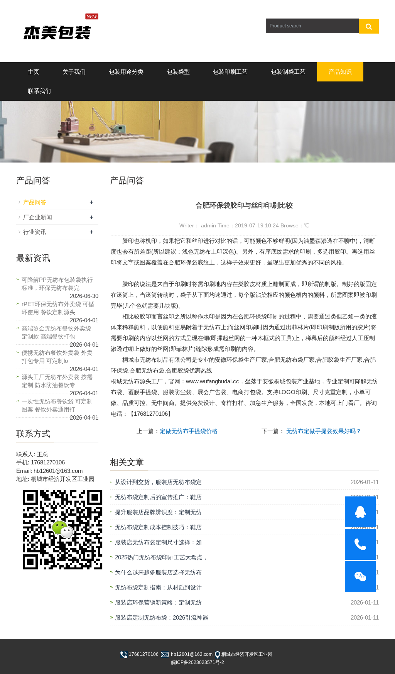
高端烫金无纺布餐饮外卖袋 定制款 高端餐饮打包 (56, 332)
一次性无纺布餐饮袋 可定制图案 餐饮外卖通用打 (57, 405)
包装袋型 (178, 71)
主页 (33, 71)
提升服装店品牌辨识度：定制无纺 (158, 512)
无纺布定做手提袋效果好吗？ (323, 431)
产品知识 (340, 71)
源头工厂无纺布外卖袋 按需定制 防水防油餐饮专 (57, 381)
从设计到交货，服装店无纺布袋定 (158, 482)
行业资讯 (34, 232)
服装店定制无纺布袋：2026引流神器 (161, 617)
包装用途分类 (126, 71)
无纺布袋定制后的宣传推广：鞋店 (158, 497)
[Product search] (369, 26)
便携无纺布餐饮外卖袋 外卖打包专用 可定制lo (57, 356)
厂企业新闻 (37, 217)
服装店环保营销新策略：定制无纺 (158, 602)
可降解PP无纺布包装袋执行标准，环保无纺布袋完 (57, 283)
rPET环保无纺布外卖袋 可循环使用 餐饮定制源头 (58, 308)
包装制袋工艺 (288, 71)
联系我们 (39, 91)
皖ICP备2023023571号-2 (197, 662)
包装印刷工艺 (230, 71)
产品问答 (34, 202)
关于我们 (74, 71)
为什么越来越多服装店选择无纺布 (158, 572)
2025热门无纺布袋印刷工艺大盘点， (161, 557)
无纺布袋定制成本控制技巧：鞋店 (158, 527)
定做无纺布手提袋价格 (189, 431)
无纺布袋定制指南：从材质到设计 (158, 587)
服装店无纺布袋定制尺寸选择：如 (158, 542)
